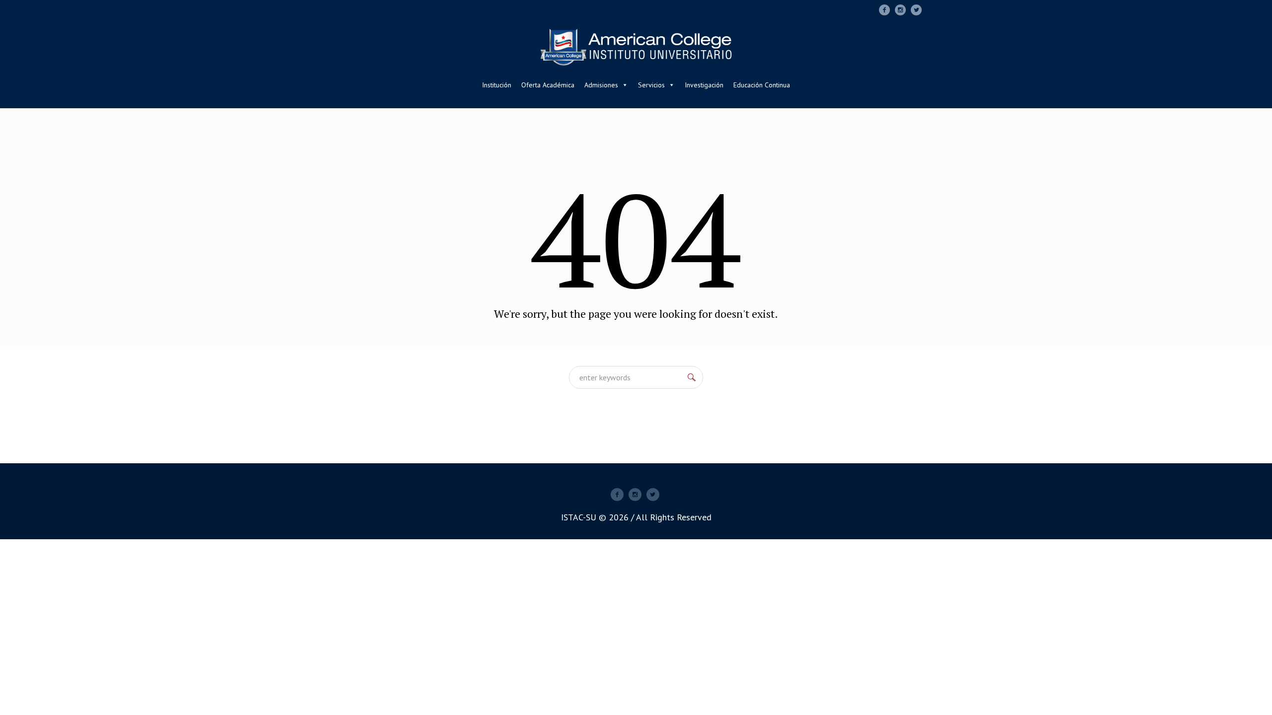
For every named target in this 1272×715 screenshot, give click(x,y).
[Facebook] (884, 9)
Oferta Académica (547, 84)
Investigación (704, 84)
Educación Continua (761, 84)
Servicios (651, 84)
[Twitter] (916, 9)
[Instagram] (900, 9)
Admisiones (601, 84)
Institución (496, 84)
